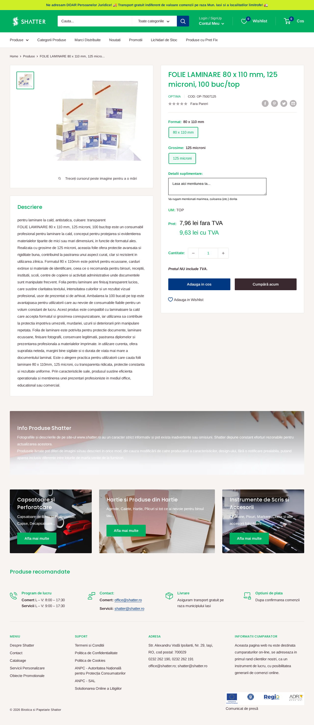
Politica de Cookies (90, 660)
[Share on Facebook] (265, 103)
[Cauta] (183, 21)
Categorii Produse (51, 40)
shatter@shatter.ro (129, 608)
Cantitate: (176, 253)
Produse (16, 40)
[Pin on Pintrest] (274, 103)
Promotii (135, 40)
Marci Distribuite (88, 40)
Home (14, 56)
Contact (16, 653)
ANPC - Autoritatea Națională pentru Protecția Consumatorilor (100, 670)
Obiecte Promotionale (27, 676)
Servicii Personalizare (27, 668)
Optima (174, 96)
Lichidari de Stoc (164, 40)
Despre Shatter (22, 645)
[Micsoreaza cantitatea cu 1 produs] (193, 253)
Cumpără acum (266, 284)
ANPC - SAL (85, 681)
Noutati (114, 40)
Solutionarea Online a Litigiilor (98, 688)
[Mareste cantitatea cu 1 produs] (223, 253)
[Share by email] (293, 103)
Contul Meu (209, 24)
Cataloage (18, 660)
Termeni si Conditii (89, 645)
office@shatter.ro (128, 600)
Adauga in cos (199, 284)
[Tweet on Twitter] (283, 103)
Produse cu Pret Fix (202, 40)
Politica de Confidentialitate (96, 653)
